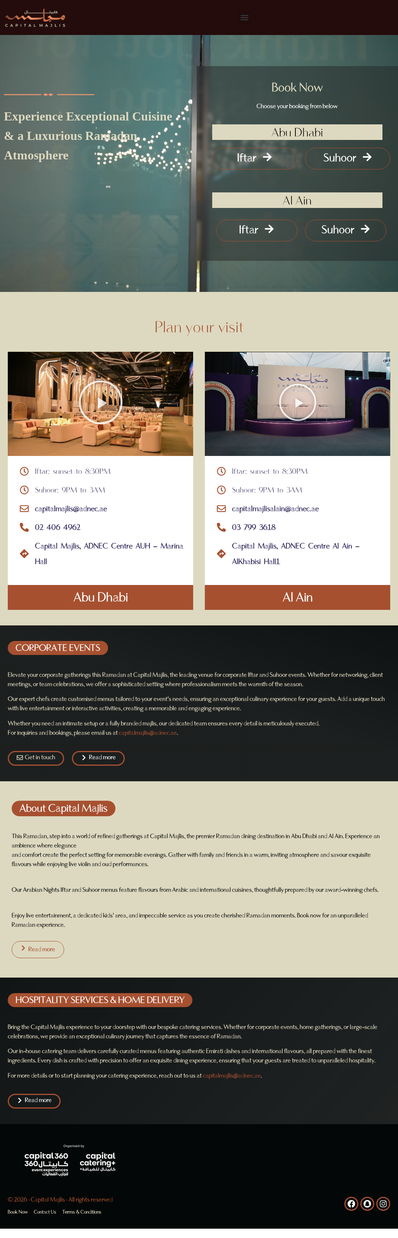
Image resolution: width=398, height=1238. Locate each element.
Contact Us (45, 1212)
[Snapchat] (367, 1204)
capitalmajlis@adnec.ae (148, 733)
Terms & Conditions (81, 1212)
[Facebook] (351, 1204)
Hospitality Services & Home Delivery (100, 1000)
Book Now (18, 1212)
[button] (244, 17)
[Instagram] (383, 1204)
